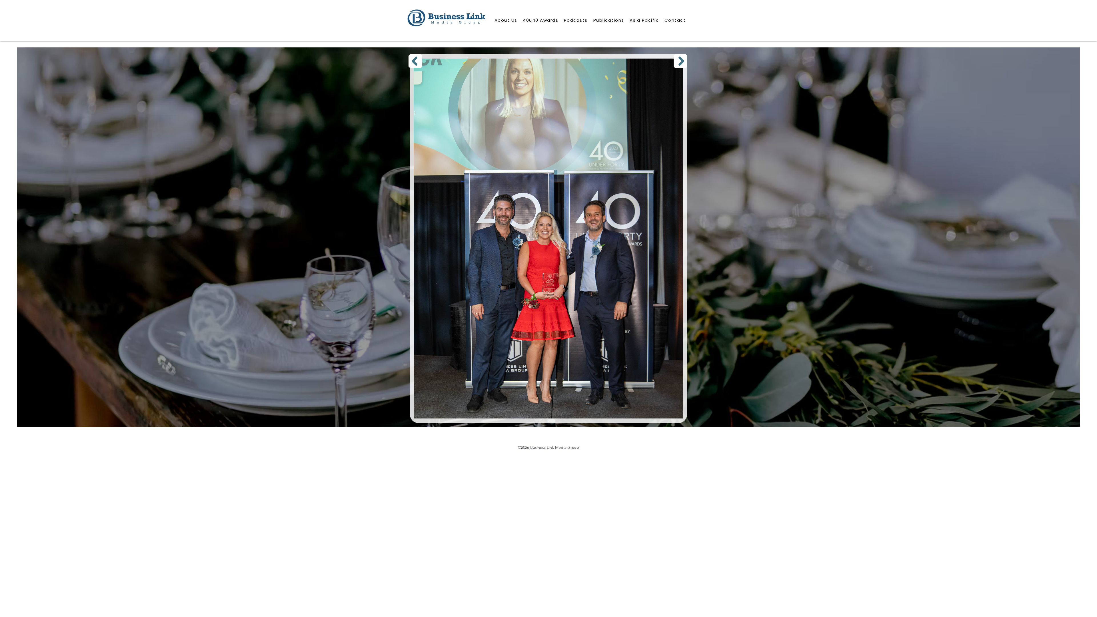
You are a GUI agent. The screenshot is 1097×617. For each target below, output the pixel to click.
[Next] (680, 61)
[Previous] (415, 61)
